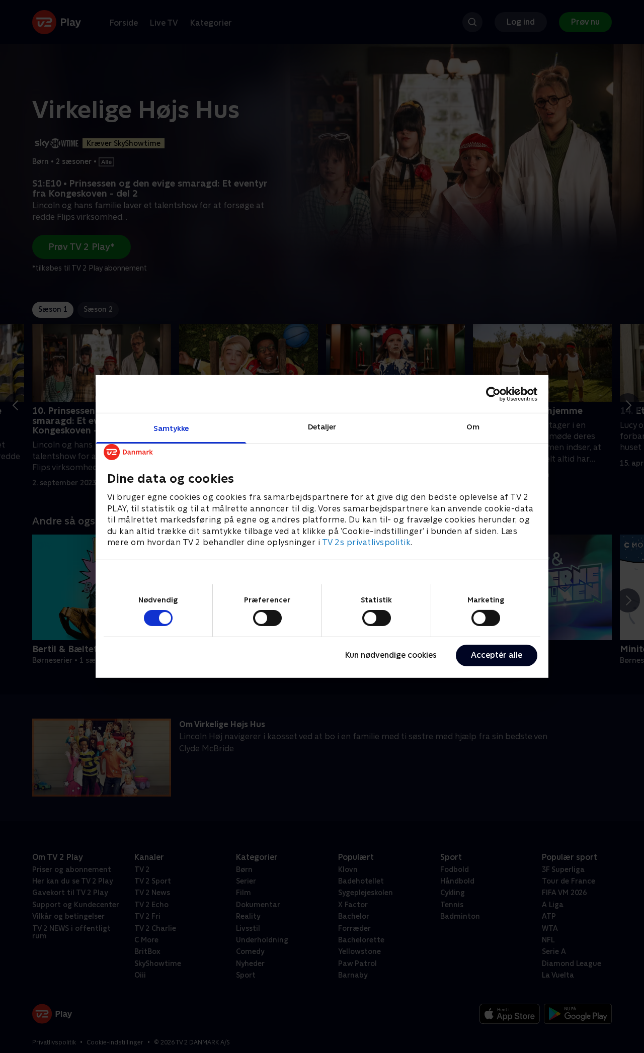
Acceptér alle (496, 655)
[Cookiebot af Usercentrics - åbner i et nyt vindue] (493, 393)
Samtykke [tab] (171, 428)
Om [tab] (472, 426)
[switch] (267, 618)
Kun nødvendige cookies (391, 655)
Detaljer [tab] (322, 426)
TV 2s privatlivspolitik (366, 542)
